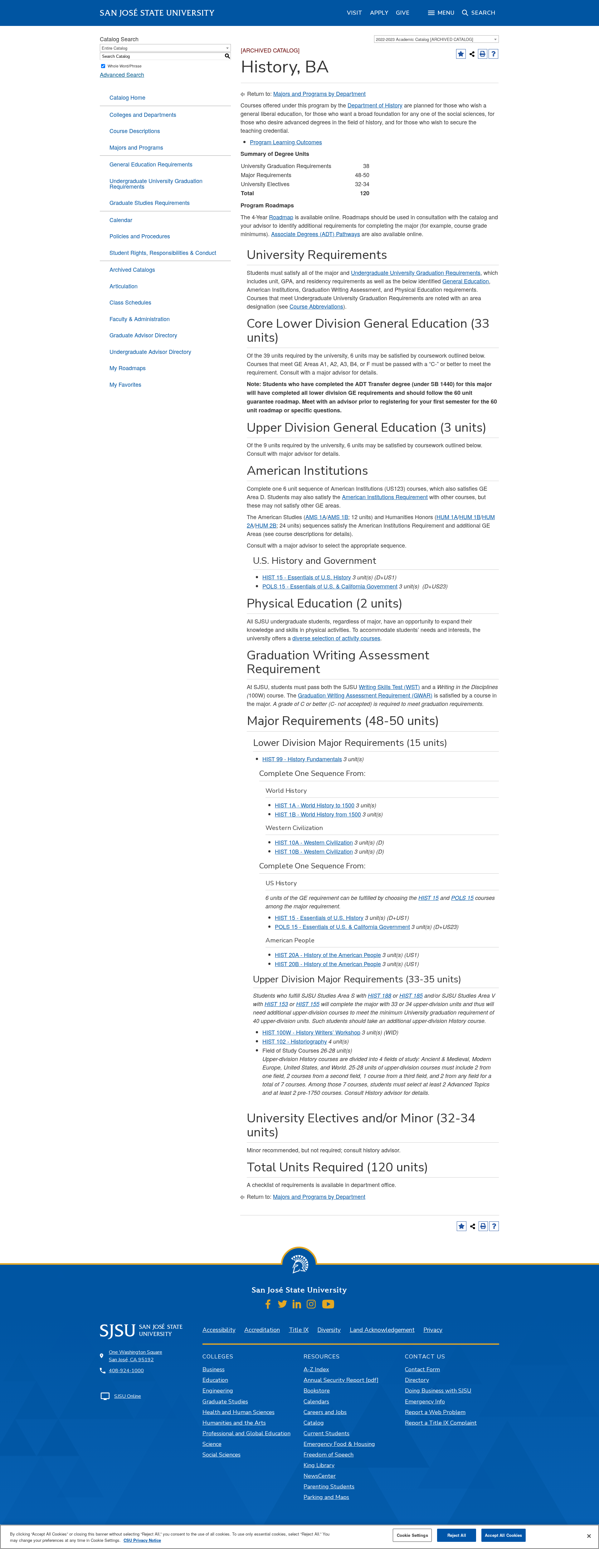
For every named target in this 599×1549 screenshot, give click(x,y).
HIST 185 (411, 995)
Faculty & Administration (140, 319)
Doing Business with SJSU (438, 1390)
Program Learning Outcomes (286, 142)
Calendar (121, 220)
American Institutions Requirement (385, 497)
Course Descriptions (135, 131)
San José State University (157, 13)
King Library (319, 1465)
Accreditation (262, 1330)
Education (215, 1380)
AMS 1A (315, 517)
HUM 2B (265, 525)
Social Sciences (221, 1454)
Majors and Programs (136, 147)
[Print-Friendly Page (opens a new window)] (483, 54)
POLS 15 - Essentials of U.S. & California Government (329, 586)
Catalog (314, 1423)
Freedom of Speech (328, 1454)
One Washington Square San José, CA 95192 (135, 1356)
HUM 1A (447, 517)
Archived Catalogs (132, 269)
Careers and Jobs (325, 1412)
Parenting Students (329, 1486)
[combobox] (436, 39)
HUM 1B (469, 517)
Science (212, 1444)
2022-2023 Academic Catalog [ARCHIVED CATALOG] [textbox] (424, 39)
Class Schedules (130, 302)
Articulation (124, 286)
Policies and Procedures (140, 236)
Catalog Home (127, 97)
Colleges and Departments (143, 114)
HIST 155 (307, 1004)
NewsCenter (320, 1476)
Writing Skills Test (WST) (389, 687)
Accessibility (219, 1330)
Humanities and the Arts (234, 1423)
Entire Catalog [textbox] (114, 48)
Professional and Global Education (246, 1433)
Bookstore (317, 1390)
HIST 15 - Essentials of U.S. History (306, 577)
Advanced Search (122, 74)
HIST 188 (379, 995)
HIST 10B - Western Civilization (314, 851)
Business (213, 1369)
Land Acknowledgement (382, 1330)
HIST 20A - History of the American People (328, 955)
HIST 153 (276, 1004)
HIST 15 (428, 897)
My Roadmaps (128, 368)
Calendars (316, 1401)
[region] (355, 13)
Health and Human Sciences (238, 1412)
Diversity (329, 1330)
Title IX (299, 1330)
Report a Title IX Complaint (441, 1423)
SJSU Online (127, 1396)
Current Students (326, 1433)
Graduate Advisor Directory (143, 335)
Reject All (456, 1535)
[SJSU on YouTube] (328, 1304)
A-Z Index (316, 1369)
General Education (465, 281)
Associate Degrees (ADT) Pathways (315, 234)
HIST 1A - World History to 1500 (314, 805)
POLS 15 (462, 897)
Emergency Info (425, 1401)
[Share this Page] (472, 54)
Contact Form (422, 1369)
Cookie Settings (412, 1535)
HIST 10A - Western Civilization (314, 842)
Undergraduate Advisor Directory (150, 351)
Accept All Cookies (503, 1535)
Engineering (217, 1390)
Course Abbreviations (316, 306)
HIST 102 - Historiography (294, 1041)
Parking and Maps (326, 1497)
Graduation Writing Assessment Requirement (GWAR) (365, 695)
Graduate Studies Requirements (150, 202)
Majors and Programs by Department (319, 93)
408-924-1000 (126, 1370)
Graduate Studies (225, 1401)
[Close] (589, 1536)
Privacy (432, 1330)
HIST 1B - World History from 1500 (318, 814)
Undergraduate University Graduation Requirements (156, 183)
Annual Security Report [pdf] (341, 1380)
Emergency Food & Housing (339, 1444)
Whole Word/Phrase (125, 65)
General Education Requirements (151, 164)
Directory (417, 1380)
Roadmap (281, 217)
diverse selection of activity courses (336, 638)
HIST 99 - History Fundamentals (302, 759)
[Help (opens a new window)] (493, 54)
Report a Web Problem (435, 1412)
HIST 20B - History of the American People (328, 964)
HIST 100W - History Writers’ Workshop (311, 1032)
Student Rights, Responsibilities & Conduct (163, 252)
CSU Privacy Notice (142, 1540)
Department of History (375, 105)
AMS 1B (338, 517)
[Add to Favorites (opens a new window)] (461, 54)
